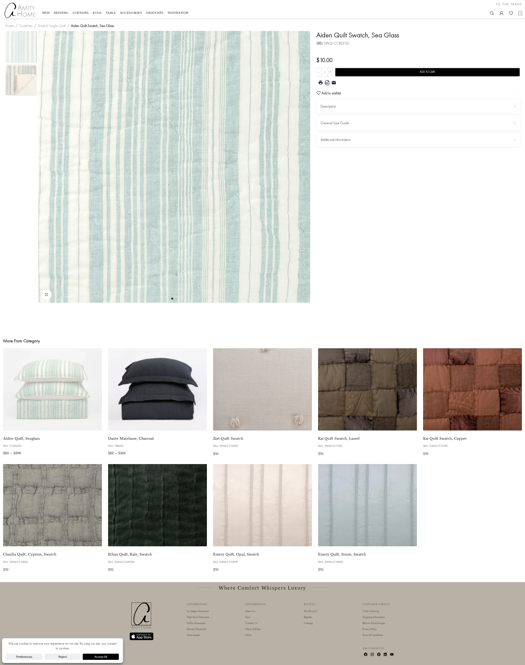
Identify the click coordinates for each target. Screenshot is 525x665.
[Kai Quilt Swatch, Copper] (472, 389)
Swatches (25, 25)
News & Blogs (253, 629)
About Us (250, 611)
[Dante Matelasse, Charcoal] (157, 389)
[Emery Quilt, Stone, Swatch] (367, 505)
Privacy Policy (369, 629)
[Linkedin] (385, 654)
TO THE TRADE (509, 4)
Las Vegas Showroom (198, 611)
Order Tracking (370, 611)
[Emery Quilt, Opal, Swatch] (262, 505)
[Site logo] (20, 10)
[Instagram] (372, 654)
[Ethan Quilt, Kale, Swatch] (157, 505)
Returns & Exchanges (373, 623)
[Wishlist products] (511, 13)
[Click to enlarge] (46, 294)
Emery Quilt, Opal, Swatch (236, 554)
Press (247, 617)
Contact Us (251, 623)
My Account (310, 611)
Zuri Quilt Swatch (228, 438)
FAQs (248, 635)
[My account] (501, 13)
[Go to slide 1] (172, 299)
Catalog (308, 623)
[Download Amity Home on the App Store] (141, 636)
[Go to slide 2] (176, 299)
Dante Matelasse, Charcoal (131, 438)
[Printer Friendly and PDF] (418, 83)
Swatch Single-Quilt (52, 25)
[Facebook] (365, 654)
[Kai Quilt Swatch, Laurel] (367, 389)
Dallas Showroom (196, 623)
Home (9, 25)
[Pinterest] (378, 654)
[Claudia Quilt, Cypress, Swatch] (52, 505)
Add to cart (427, 72)
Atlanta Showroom (196, 629)
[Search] (492, 13)
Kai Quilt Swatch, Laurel (339, 438)
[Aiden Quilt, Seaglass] (52, 389)
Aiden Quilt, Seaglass (21, 438)
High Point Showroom (198, 617)
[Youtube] (392, 654)
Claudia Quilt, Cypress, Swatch (29, 554)
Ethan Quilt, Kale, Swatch (130, 554)
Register (308, 617)
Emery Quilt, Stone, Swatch (342, 554)
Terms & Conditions (372, 635)
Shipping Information (373, 617)
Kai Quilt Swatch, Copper (445, 438)
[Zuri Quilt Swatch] (262, 389)
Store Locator (193, 635)
